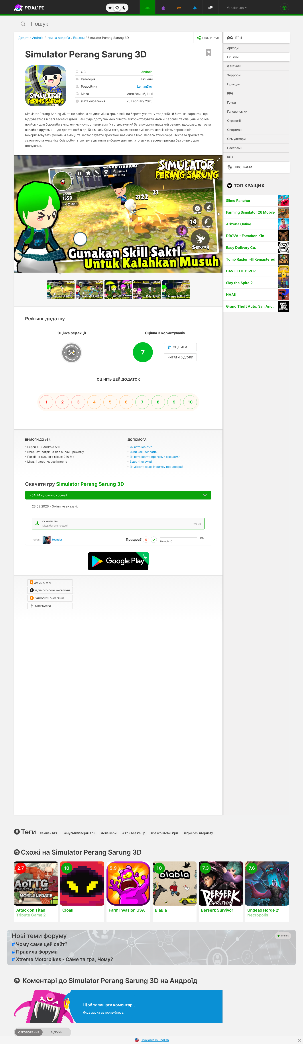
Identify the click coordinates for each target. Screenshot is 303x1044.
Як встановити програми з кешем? (155, 456)
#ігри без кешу (133, 833)
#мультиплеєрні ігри (79, 833)
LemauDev (145, 86)
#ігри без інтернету (198, 833)
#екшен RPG (49, 833)
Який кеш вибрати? (143, 452)
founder (57, 539)
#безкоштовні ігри (164, 833)
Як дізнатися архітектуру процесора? (156, 466)
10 (190, 402)
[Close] (299, 1040)
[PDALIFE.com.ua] (27, 8)
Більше (285, 935)
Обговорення (28, 1032)
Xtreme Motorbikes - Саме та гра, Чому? (62, 959)
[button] (218, 159)
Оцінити (180, 347)
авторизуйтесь (112, 1012)
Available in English (155, 1040)
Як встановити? (141, 447)
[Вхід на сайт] (284, 7)
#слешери (108, 833)
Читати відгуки (180, 357)
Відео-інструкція (141, 461)
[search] (143, 24)
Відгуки (56, 1032)
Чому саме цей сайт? (39, 944)
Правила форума (35, 951)
